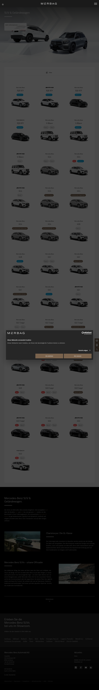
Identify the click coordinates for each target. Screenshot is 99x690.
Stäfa (25, 641)
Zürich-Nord (59, 641)
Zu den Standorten (9, 675)
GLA (46, 510)
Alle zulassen (77, 356)
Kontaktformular (9, 664)
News (75, 656)
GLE (22, 512)
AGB (44, 681)
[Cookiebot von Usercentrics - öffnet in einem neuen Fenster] (83, 333)
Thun (31, 641)
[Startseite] (49, 3)
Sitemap (50, 681)
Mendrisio (79, 639)
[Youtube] (85, 667)
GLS (35, 512)
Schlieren (89, 639)
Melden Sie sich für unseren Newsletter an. (82, 661)
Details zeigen (83, 350)
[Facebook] (80, 667)
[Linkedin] (90, 667)
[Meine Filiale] (3, 4)
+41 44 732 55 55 (9, 662)
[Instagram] (75, 667)
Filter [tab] (50, 73)
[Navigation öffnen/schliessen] (95, 3)
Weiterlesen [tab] (49, 599)
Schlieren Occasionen (12, 641)
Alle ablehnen (49, 356)
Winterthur (39, 641)
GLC (16, 512)
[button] (49, 72)
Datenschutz (8, 681)
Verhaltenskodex (36, 681)
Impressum (17, 681)
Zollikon (49, 641)
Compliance (25, 681)
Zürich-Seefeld (72, 641)
